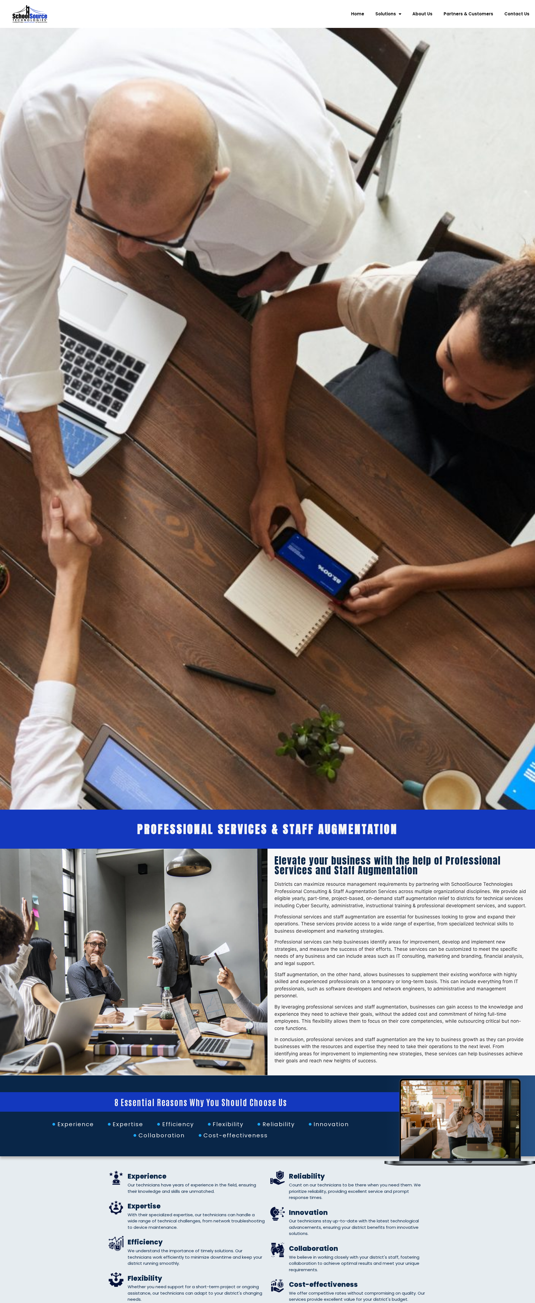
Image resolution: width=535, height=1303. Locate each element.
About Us (422, 14)
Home (357, 14)
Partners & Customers (468, 14)
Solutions (385, 14)
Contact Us (516, 14)
